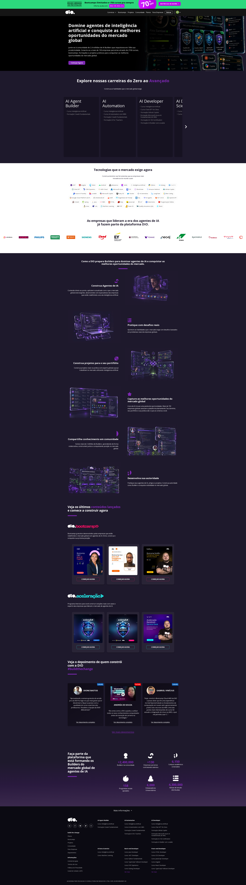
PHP (120, 206)
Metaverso (114, 185)
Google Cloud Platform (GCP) (81, 198)
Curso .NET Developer (131, 855)
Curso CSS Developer (158, 855)
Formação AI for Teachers (113, 120)
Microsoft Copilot (107, 193)
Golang (163, 185)
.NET (74, 185)
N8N (103, 202)
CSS (130, 189)
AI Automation (113, 103)
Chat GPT (77, 189)
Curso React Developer (158, 865)
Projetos (131, 12)
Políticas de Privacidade (75, 868)
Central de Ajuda (73, 861)
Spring (86, 202)
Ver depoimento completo (85, 722)
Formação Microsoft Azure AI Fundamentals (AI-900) (151, 116)
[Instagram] (91, 826)
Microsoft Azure (118, 189)
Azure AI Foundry (80, 193)
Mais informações (122, 810)
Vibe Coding (169, 193)
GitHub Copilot (169, 189)
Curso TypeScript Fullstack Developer (136, 862)
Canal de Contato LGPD (75, 871)
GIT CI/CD (160, 198)
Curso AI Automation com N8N (115, 114)
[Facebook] (75, 826)
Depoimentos (72, 853)
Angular (83, 185)
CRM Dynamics (90, 189)
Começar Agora (77, 63)
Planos (148, 12)
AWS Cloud (104, 189)
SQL (139, 198)
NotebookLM (100, 198)
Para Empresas (157, 12)
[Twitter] (86, 826)
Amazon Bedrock (154, 189)
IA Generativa (144, 193)
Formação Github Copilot (150, 112)
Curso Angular (155, 862)
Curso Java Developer (131, 852)
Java (95, 202)
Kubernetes (151, 202)
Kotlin (125, 185)
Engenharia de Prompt (125, 198)
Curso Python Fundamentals (133, 859)
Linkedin (100, 684)
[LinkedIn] (69, 826)
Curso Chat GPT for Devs (150, 109)
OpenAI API (172, 198)
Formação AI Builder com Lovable (153, 123)
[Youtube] (80, 826)
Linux (87, 206)
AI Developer (151, 101)
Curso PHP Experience (131, 865)
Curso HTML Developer (158, 852)
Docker (132, 193)
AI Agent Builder (73, 103)
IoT (141, 202)
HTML (112, 202)
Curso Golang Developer (132, 868)
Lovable (94, 193)
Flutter (93, 185)
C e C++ (173, 185)
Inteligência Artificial (139, 185)
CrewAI (77, 202)
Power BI (130, 206)
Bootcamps (122, 12)
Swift (111, 198)
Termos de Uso (72, 864)
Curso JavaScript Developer (159, 859)
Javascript (132, 202)
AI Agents (149, 198)
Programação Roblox (167, 202)
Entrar (168, 12)
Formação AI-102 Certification (151, 120)
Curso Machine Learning (105, 855)
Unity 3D (121, 193)
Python (153, 185)
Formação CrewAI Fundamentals (78, 114)
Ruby (121, 202)
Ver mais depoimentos (123, 732)
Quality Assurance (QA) (146, 206)
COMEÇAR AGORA (88, 579)
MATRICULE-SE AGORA (168, 4)
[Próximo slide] (185, 127)
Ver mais (127, 872)
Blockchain (140, 189)
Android (103, 185)
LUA (96, 206)
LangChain (157, 193)
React (160, 206)
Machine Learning (108, 206)
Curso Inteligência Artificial (76, 111)
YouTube (137, 684)
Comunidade (139, 12)
